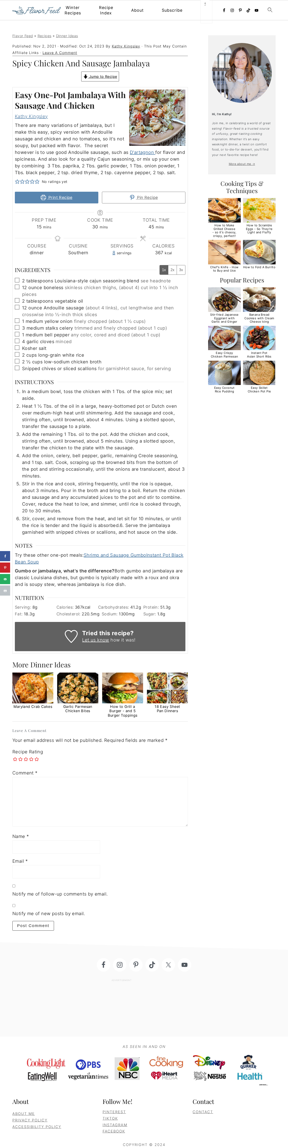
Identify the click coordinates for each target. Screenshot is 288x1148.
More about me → (242, 164)
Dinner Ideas (67, 36)
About (137, 10)
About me (23, 1113)
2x (172, 270)
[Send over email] (5, 579)
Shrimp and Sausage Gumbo (115, 555)
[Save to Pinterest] (5, 568)
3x (181, 270)
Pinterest (114, 1112)
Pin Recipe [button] (147, 197)
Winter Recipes (73, 10)
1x (164, 270)
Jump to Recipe (102, 76)
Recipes (45, 36)
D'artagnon (142, 152)
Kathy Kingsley (31, 116)
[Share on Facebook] (5, 556)
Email (20, 861)
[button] (17, 181)
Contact (203, 1112)
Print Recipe (59, 197)
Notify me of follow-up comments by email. (60, 894)
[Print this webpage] (5, 590)
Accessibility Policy (36, 1126)
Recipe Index (106, 10)
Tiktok (110, 1118)
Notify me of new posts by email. (48, 913)
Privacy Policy (29, 1120)
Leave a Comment (60, 52)
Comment (25, 773)
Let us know (95, 640)
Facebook (114, 1131)
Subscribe (172, 10)
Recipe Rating (27, 751)
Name (20, 836)
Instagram (115, 1125)
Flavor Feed (22, 36)
